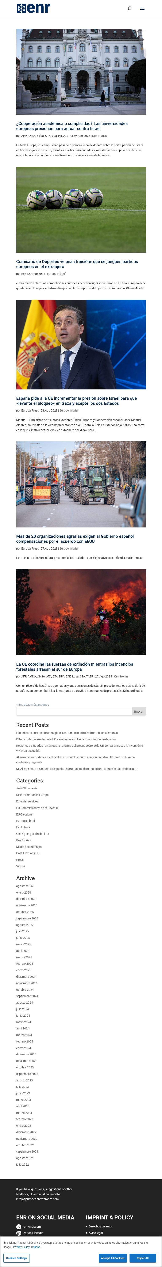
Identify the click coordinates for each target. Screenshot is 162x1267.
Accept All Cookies (112, 1258)
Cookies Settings (16, 1258)
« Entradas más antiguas (32, 705)
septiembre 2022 (27, 1151)
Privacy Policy (21, 1247)
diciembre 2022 (26, 1132)
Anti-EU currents (27, 788)
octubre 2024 (25, 990)
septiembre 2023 (27, 1074)
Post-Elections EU (27, 853)
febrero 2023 (24, 1119)
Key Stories (99, 136)
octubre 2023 (25, 1067)
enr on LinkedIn (33, 1233)
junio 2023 (23, 1093)
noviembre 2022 (26, 1139)
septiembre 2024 (27, 996)
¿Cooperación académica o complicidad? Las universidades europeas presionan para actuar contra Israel (72, 126)
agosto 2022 (24, 1158)
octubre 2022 (25, 1145)
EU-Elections (24, 814)
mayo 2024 (23, 1022)
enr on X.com (32, 1226)
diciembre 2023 (26, 1054)
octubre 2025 (25, 912)
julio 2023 (22, 1087)
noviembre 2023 (26, 1061)
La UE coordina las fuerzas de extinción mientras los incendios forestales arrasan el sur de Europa (74, 667)
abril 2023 (22, 1106)
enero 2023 (23, 1126)
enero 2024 (23, 1048)
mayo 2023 (23, 1100)
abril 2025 (22, 951)
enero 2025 (23, 970)
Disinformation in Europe (32, 795)
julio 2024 (22, 1009)
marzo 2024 (24, 1035)
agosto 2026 (24, 886)
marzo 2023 (24, 1113)
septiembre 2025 (27, 918)
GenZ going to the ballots (32, 834)
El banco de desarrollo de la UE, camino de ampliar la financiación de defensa (66, 739)
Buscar (138, 711)
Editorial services (27, 801)
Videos (20, 866)
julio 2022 (22, 1164)
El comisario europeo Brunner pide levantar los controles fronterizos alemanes (67, 733)
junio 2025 (23, 938)
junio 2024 (23, 1015)
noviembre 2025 (26, 905)
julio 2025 (22, 931)
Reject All (142, 1258)
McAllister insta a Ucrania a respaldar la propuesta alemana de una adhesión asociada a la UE (77, 769)
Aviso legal (96, 1233)
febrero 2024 (24, 1041)
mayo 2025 (23, 944)
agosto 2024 (24, 1002)
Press (20, 860)
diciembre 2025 (26, 899)
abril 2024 (22, 1028)
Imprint (35, 1247)
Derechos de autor (101, 1226)
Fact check (23, 827)
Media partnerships (29, 847)
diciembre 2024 (26, 977)
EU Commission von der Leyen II (37, 808)
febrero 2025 (24, 964)
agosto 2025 (24, 925)
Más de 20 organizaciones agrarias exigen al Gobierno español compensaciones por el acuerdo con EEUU (75, 539)
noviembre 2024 (26, 983)
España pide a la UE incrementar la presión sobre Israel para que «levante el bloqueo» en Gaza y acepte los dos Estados (76, 401)
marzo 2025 (24, 957)
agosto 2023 (24, 1080)
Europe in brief (56, 274)
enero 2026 (23, 892)
